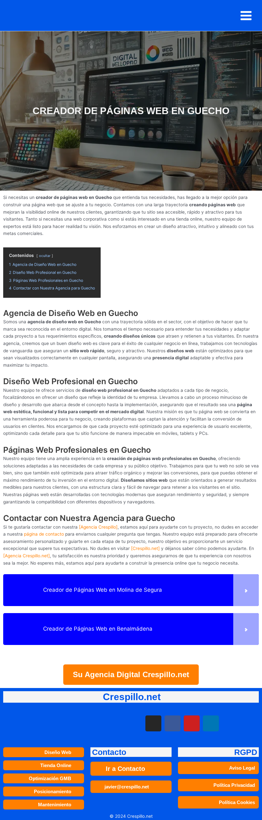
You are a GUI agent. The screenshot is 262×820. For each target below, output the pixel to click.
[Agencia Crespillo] (98, 527)
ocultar (44, 255)
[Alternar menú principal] (246, 15)
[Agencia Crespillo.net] (26, 555)
